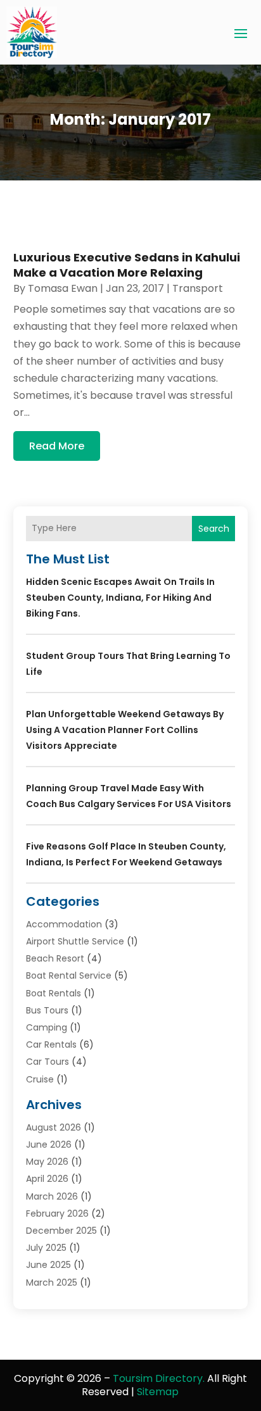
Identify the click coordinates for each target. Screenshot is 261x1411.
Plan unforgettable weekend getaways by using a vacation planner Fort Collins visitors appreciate (125, 730)
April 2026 (47, 1178)
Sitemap (158, 1391)
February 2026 (57, 1213)
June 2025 (48, 1264)
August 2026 (53, 1127)
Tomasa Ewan (63, 288)
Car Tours (47, 1061)
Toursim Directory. (159, 1378)
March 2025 (51, 1282)
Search (213, 528)
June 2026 (49, 1144)
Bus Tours (47, 1010)
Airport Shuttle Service (75, 941)
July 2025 (46, 1247)
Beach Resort (55, 958)
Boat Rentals (53, 993)
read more (56, 446)
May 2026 (47, 1161)
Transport (197, 288)
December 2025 (61, 1230)
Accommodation (64, 924)
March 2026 (52, 1196)
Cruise (40, 1079)
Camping (46, 1027)
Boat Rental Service (68, 975)
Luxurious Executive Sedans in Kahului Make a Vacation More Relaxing (126, 264)
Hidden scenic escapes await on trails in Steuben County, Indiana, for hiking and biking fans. (120, 597)
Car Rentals (51, 1044)
